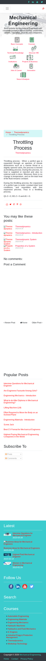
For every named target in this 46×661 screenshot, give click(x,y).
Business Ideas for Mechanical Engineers (22, 548)
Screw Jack (9, 425)
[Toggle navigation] (7, 8)
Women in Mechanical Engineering (22, 564)
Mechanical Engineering (30, 655)
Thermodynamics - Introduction (28, 233)
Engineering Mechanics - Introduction (20, 396)
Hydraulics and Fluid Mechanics (22, 629)
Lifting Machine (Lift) (12, 408)
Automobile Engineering (18, 616)
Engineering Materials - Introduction (19, 420)
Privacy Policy (27, 659)
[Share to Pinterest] (17, 204)
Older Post (36, 323)
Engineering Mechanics (18, 622)
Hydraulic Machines (16, 626)
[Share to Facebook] (14, 204)
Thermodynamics (21, 132)
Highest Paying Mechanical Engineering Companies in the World (21, 435)
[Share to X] (10, 204)
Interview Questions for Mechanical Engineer (23, 534)
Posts (9, 454)
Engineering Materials (17, 619)
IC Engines (12, 632)
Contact (14, 659)
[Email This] (7, 204)
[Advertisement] (23, 107)
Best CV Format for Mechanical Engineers (22, 429)
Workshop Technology (17, 644)
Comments (12, 458)
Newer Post (10, 323)
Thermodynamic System (25, 239)
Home (8, 132)
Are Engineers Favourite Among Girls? (20, 391)
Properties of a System (25, 246)
